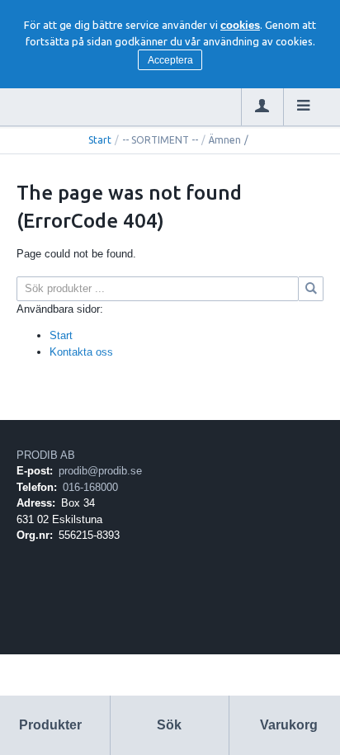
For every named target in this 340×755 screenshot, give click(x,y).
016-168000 (90, 487)
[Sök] (311, 288)
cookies (240, 25)
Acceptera (170, 60)
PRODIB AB (46, 455)
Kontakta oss (81, 352)
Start (99, 139)
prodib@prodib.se (100, 471)
